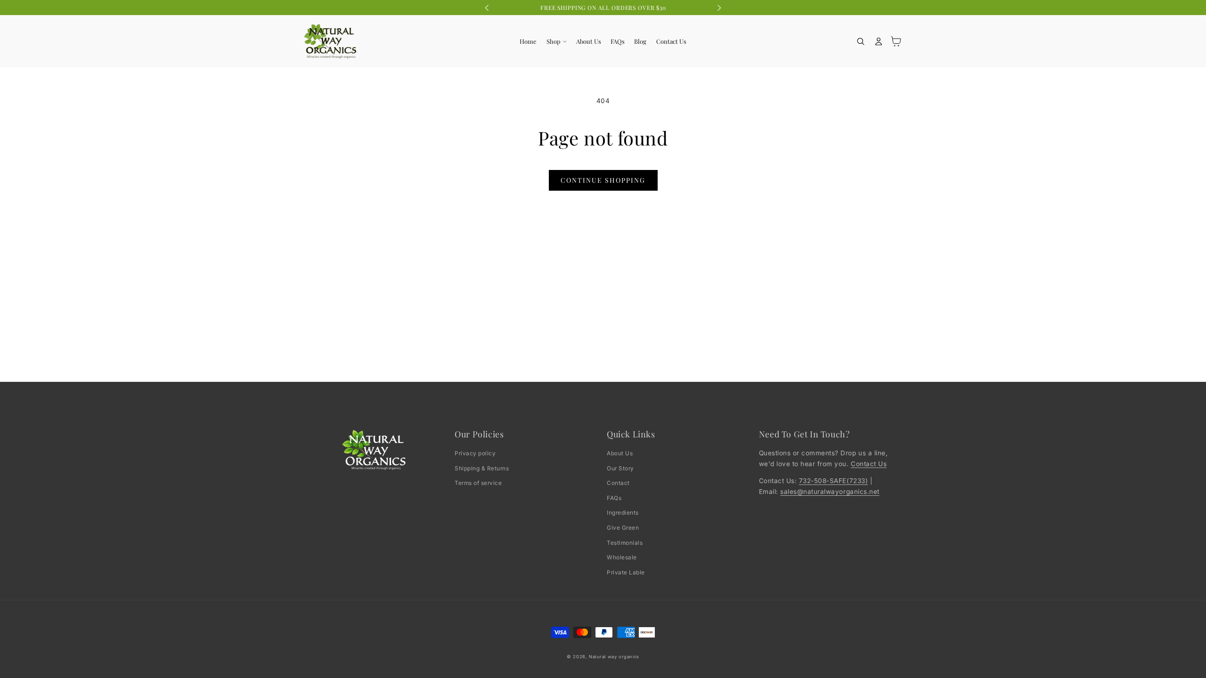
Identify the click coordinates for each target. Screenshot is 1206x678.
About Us (620, 453)
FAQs (614, 497)
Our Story (620, 468)
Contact (618, 482)
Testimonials (625, 542)
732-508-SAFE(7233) (833, 480)
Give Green (623, 527)
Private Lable (626, 572)
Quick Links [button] (631, 434)
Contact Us (869, 464)
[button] (556, 41)
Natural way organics (614, 656)
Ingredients (623, 512)
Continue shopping (603, 180)
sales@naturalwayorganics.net (829, 491)
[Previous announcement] (487, 7)
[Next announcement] (719, 7)
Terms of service (478, 482)
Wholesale (622, 557)
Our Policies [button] (479, 434)
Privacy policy (475, 453)
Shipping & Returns (482, 468)
